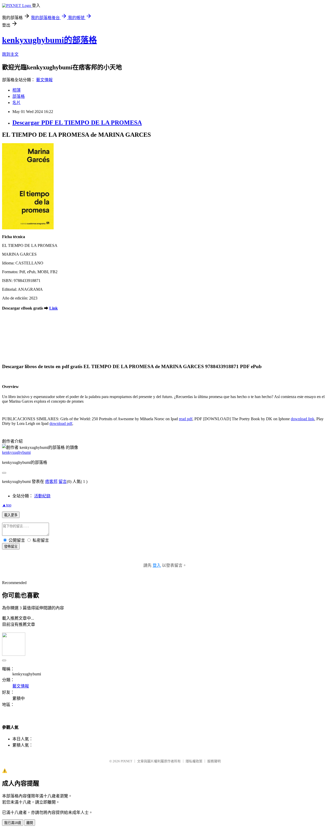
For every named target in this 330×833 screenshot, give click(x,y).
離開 (29, 823)
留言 (63, 481)
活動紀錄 (42, 496)
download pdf (61, 423)
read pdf (185, 419)
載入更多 (11, 515)
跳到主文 (10, 54)
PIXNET (126, 761)
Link (53, 308)
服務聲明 (214, 761)
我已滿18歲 (12, 823)
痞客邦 (51, 481)
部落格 (18, 96)
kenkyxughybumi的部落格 (49, 40)
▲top (6, 505)
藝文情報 (44, 80)
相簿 (16, 90)
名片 (16, 102)
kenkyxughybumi (16, 452)
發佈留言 (11, 546)
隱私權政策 (194, 761)
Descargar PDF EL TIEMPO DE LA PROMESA (77, 122)
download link (302, 419)
